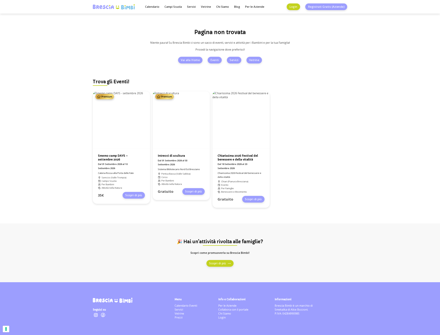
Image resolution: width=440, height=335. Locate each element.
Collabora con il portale (233, 309)
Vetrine (206, 7)
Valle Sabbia (183, 173)
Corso (164, 177)
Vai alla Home (190, 60)
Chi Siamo (222, 7)
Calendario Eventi (186, 305)
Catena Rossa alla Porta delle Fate (116, 173)
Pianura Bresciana (238, 181)
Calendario (152, 7)
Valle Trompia (119, 177)
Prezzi (179, 317)
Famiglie (229, 188)
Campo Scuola (109, 180)
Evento (224, 184)
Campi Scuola (173, 7)
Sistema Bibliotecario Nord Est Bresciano (179, 169)
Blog (237, 7)
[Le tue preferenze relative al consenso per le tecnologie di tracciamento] (6, 329)
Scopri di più (133, 195)
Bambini (110, 184)
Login (293, 7)
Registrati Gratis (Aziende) (326, 7)
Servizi (191, 7)
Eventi (214, 60)
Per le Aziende (254, 7)
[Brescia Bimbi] (112, 300)
